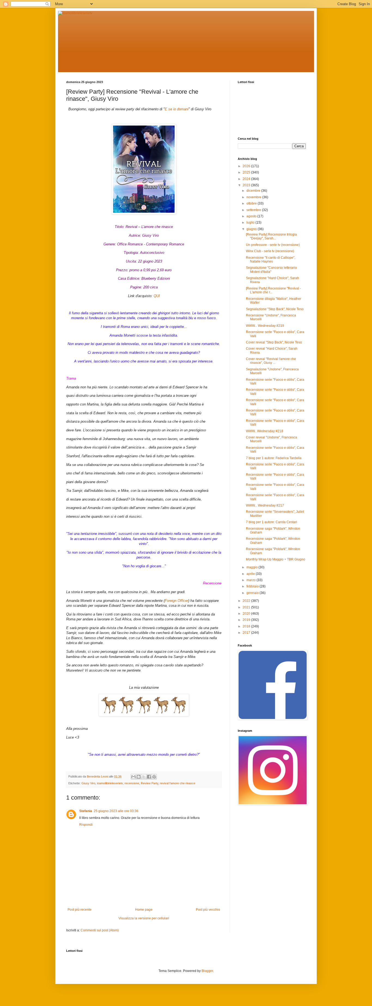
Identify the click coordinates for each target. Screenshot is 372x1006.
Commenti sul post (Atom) (100, 930)
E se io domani (176, 109)
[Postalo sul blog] (138, 776)
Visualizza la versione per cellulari (143, 918)
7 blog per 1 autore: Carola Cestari (271, 522)
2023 (247, 185)
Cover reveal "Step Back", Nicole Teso (274, 342)
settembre (254, 210)
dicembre (253, 191)
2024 (247, 179)
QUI (157, 296)
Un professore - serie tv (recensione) (273, 245)
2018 (247, 626)
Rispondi (86, 825)
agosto (251, 216)
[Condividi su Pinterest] (154, 776)
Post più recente (80, 910)
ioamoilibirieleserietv (110, 783)
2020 (247, 613)
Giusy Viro (88, 783)
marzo (251, 580)
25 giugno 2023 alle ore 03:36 (116, 811)
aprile (251, 574)
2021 (247, 607)
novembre (254, 197)
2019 (247, 620)
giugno (252, 229)
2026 (247, 166)
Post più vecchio (208, 910)
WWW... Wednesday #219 (265, 326)
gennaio (253, 593)
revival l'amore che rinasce (177, 783)
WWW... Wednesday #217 (265, 505)
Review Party (149, 783)
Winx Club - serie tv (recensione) (270, 251)
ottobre (252, 203)
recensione (131, 783)
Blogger (207, 971)
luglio (250, 222)
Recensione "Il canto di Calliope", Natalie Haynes (270, 259)
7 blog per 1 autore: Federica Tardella (273, 458)
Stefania (85, 811)
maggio (252, 567)
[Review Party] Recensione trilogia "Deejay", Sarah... (271, 236)
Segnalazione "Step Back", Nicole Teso (275, 309)
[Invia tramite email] (133, 776)
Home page (144, 910)
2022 (247, 601)
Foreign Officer (176, 601)
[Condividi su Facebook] (149, 776)
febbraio (253, 586)
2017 (247, 633)
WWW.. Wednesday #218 (264, 431)
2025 (247, 172)
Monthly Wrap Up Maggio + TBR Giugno (275, 559)
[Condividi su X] (144, 776)
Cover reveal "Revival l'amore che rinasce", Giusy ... (271, 361)
